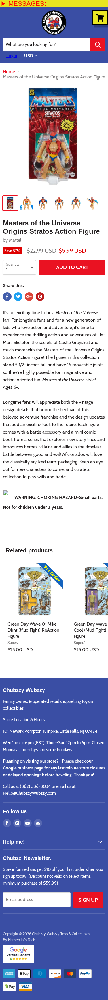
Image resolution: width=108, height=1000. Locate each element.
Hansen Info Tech (21, 939)
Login (11, 55)
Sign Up (88, 900)
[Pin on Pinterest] (40, 296)
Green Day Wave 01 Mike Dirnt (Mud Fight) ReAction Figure (33, 630)
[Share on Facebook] (7, 296)
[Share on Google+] (29, 296)
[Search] (97, 44)
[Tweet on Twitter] (18, 296)
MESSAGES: (27, 3)
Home (9, 71)
